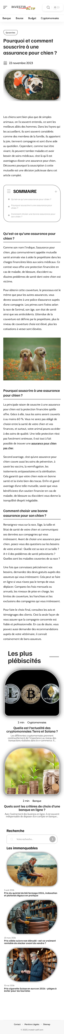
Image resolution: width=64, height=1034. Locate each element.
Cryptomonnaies (36, 722)
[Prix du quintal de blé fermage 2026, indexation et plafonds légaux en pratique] (32, 869)
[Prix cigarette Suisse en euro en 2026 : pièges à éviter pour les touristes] (32, 965)
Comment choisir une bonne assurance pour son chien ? (33, 215)
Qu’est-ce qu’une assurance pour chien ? (31, 199)
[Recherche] (48, 7)
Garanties (10, 32)
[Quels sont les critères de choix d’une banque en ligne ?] (32, 771)
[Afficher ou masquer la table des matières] (47, 192)
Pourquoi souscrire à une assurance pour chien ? (31, 206)
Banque (36, 800)
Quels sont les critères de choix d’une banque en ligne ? (32, 808)
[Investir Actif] (23, 7)
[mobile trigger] (6, 7)
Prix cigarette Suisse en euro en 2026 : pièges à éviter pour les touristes (30, 989)
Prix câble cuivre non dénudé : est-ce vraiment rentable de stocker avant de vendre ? (30, 941)
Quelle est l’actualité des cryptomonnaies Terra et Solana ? (32, 729)
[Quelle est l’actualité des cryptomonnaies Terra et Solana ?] (32, 693)
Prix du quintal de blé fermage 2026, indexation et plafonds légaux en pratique (30, 894)
